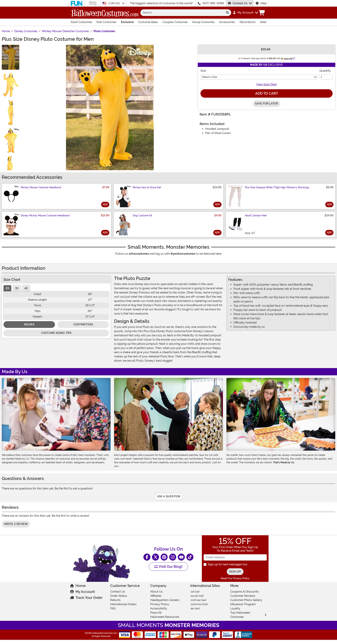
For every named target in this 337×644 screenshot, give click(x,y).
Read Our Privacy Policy (235, 578)
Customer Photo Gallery (246, 600)
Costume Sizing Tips (56, 333)
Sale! (263, 22)
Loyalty (235, 608)
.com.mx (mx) (199, 604)
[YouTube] (181, 557)
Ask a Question (168, 496)
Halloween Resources (164, 617)
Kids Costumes (106, 22)
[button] (245, 13)
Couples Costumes (175, 22)
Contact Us (240, 3)
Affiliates (155, 595)
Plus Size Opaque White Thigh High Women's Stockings (277, 187)
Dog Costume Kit (142, 215)
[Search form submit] (227, 12)
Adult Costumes (81, 22)
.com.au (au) (198, 600)
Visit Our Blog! (170, 566)
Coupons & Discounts (244, 591)
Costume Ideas (148, 22)
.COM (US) (114, 3)
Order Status (118, 595)
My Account (85, 592)
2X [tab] (7, 288)
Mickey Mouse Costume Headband (41, 187)
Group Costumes (203, 22)
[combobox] (182, 12)
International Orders (123, 604)
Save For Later (266, 103)
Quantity (325, 70)
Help (263, 3)
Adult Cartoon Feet (256, 215)
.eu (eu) (195, 608)
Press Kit (156, 612)
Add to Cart (266, 93)
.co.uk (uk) (197, 595)
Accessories (227, 22)
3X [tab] (16, 288)
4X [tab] (26, 288)
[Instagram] (172, 557)
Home (80, 586)
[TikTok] (189, 557)
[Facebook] (146, 557)
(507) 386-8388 (213, 3)
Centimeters (83, 324)
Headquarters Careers (164, 600)
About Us (156, 591)
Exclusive (127, 22)
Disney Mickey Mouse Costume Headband (45, 215)
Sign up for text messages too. (228, 564)
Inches (29, 324)
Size (203, 70)
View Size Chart (266, 84)
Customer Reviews (242, 595)
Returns (115, 600)
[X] (155, 557)
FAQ (113, 608)
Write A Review (16, 524)
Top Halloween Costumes (240, 615)
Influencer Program (243, 604)
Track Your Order (89, 598)
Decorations (248, 22)
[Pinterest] (164, 557)
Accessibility (158, 608)
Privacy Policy (159, 604)
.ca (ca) (195, 591)
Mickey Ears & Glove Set (147, 187)
